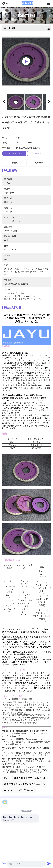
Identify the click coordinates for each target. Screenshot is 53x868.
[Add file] (4, 863)
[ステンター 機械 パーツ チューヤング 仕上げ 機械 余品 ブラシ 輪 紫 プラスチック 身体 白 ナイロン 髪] (26, 61)
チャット (39, 153)
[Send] (49, 863)
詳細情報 (14, 163)
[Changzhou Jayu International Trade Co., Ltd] (27, 3)
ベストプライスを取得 (14, 153)
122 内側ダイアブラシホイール (30, 778)
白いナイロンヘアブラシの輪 (19, 790)
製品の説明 (39, 163)
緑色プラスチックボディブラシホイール (24, 784)
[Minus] (49, 802)
